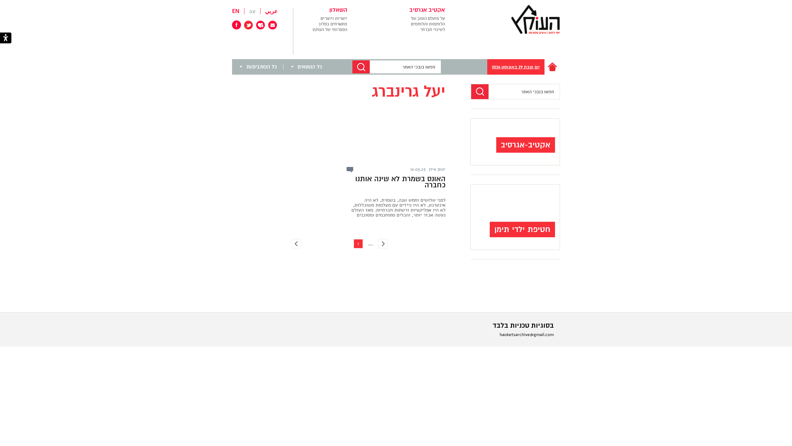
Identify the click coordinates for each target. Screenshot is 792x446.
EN (235, 11)
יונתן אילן (437, 169)
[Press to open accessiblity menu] (5, 39)
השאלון (338, 10)
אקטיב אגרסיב (427, 10)
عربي (271, 11)
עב (252, 11)
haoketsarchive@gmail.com (527, 335)
